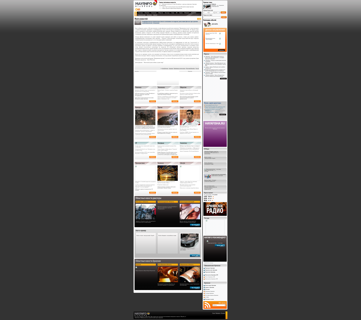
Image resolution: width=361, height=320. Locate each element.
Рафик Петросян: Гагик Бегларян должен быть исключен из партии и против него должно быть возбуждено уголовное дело (167, 153)
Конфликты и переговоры (179, 68)
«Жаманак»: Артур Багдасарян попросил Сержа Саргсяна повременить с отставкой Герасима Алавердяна (214, 57)
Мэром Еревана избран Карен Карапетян (172, 8)
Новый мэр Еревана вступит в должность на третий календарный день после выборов (215, 70)
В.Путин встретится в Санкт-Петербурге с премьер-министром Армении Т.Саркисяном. (145, 94)
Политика (147, 12)
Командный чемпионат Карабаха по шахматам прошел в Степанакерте (166, 284)
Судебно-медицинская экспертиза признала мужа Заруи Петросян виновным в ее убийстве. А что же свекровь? (145, 186)
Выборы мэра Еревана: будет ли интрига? (190, 145)
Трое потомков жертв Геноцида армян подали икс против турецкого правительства (189, 97)
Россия (197, 68)
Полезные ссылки (209, 299)
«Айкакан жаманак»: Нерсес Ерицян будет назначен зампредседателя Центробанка (214, 76)
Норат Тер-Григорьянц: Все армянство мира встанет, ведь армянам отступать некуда (215, 107)
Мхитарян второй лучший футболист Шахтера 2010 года (188, 126)
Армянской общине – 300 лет (211, 112)
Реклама (223, 313)
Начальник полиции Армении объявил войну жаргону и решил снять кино (190, 94)
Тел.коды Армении (209, 293)
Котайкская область (165, 264)
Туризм (181, 12)
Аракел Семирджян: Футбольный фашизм (189, 151)
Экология (149, 15)
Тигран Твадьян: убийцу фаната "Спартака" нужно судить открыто (167, 150)
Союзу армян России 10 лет (211, 105)
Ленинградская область (166, 201)
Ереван (138, 264)
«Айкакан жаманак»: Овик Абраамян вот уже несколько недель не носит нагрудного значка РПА (215, 64)
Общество (160, 12)
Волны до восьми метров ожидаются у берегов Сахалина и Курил (166, 182)
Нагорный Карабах (190, 68)
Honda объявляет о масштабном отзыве (167, 235)
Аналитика (193, 12)
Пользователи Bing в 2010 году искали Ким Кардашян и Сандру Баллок (145, 153)
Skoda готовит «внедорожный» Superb (145, 235)
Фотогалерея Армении (210, 285)
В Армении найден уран (162, 184)
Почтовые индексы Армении (211, 295)
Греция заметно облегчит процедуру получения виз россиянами (166, 126)
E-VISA (207, 297)
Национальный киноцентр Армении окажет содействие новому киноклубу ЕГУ (145, 134)
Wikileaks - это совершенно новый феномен (218, 5)
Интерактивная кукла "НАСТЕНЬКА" (210, 39)
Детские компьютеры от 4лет (212, 43)
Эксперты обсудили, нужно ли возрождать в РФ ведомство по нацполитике (145, 91)
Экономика (154, 12)
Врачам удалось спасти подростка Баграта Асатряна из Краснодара (188, 222)
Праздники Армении (210, 291)
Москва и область (142, 201)
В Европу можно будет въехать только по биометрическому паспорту (167, 133)
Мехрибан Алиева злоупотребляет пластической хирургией (187, 185)
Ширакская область (187, 264)
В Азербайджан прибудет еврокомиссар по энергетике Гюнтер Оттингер (167, 94)
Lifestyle (155, 15)
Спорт (172, 12)
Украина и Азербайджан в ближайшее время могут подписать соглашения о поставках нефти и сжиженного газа (167, 97)
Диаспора (140, 12)
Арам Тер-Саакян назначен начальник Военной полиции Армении (178, 6)
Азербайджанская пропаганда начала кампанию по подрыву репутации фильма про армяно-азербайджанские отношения (145, 127)
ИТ (176, 12)
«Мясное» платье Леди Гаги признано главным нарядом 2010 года (188, 182)
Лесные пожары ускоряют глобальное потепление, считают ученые (166, 187)
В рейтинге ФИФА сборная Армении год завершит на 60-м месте (189, 133)
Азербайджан (165, 68)
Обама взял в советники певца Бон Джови (189, 188)
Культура (167, 12)
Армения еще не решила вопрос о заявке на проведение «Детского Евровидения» (145, 131)
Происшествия (141, 15)
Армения (171, 68)
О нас (213, 313)
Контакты (218, 313)
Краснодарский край (187, 201)
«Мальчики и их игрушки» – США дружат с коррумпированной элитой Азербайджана (190, 148)
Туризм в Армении (209, 287)
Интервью (186, 12)
